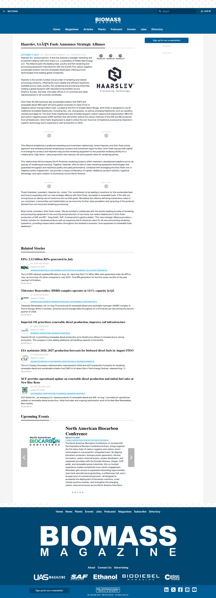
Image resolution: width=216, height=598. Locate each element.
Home (56, 29)
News (69, 511)
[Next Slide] (131, 457)
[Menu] (4, 11)
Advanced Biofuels (39, 270)
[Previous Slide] (24, 457)
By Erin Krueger (39, 263)
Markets (90, 361)
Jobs (143, 29)
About (91, 567)
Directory (157, 29)
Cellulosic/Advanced (97, 270)
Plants (102, 29)
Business (81, 270)
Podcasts (116, 29)
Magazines (71, 29)
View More (117, 485)
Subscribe (140, 511)
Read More (26, 283)
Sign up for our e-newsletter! (166, 40)
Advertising (121, 567)
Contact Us (105, 567)
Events (131, 29)
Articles (88, 29)
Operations (36, 302)
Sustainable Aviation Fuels (63, 270)
